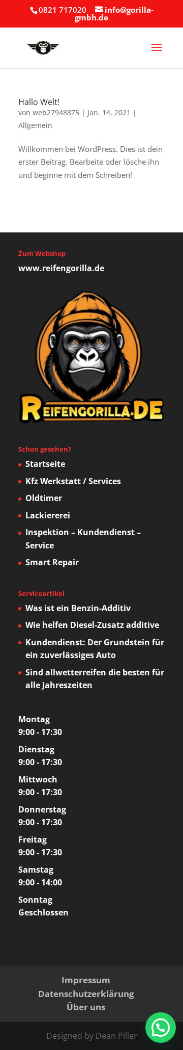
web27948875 (56, 112)
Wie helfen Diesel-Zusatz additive (92, 625)
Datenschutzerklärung (86, 994)
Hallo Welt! (38, 102)
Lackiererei (47, 515)
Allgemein (35, 125)
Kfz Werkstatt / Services (73, 481)
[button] (160, 1027)
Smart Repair (52, 562)
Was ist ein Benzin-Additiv (78, 608)
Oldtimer (43, 498)
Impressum (86, 980)
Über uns (86, 1007)
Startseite (45, 463)
